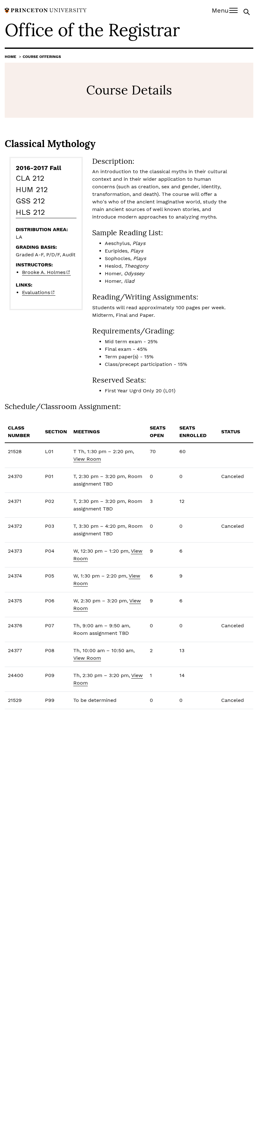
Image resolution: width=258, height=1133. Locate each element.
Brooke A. (43, 272)
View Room (87, 459)
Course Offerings (42, 56)
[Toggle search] (247, 11)
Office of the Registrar (92, 30)
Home (10, 56)
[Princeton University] (46, 10)
